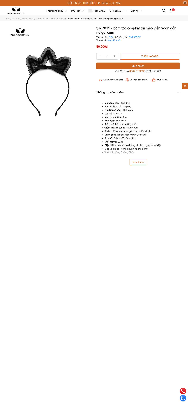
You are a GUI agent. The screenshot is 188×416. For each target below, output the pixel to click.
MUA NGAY (138, 65)
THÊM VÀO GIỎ (149, 56)
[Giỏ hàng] (171, 10)
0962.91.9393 (137, 71)
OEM (111, 37)
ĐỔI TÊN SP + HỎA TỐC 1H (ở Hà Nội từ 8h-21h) (94, 2)
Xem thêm (138, 162)
